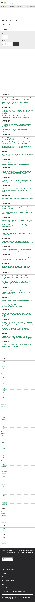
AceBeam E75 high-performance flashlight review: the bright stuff (17, 225)
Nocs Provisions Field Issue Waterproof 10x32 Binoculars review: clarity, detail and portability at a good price (17, 212)
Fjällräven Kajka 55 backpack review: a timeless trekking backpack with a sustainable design (16, 163)
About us (4, 587)
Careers (4, 584)
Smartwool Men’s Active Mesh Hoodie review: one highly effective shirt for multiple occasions (17, 116)
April (2, 368)
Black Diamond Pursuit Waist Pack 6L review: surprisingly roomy (16, 102)
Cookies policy (6, 577)
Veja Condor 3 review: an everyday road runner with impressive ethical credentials (16, 146)
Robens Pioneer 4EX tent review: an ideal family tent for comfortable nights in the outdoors (16, 98)
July (2, 375)
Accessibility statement (8, 580)
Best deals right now (16, 6)
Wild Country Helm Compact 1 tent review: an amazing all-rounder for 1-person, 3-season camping (16, 267)
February (3, 364)
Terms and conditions (8, 566)
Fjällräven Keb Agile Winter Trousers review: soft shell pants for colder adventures (17, 305)
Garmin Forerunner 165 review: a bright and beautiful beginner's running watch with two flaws (17, 242)
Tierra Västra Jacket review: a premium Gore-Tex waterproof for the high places (17, 301)
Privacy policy (5, 573)
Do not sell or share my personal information (14, 591)
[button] (2, 2)
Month (4, 41)
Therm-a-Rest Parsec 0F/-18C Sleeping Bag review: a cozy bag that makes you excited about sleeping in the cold (17, 324)
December (4, 411)
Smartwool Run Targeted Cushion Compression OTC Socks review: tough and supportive (16, 142)
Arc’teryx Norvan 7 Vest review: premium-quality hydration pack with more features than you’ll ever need (17, 125)
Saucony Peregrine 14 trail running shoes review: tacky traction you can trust (17, 345)
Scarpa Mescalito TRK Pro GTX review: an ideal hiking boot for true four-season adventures (16, 258)
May (2, 370)
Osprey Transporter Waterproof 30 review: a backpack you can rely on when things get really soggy (17, 314)
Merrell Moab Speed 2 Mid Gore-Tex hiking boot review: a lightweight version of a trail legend (17, 221)
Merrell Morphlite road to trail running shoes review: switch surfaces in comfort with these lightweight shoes (16, 292)
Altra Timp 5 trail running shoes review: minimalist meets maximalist (17, 233)
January (3, 361)
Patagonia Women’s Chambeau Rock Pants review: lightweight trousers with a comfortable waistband (17, 155)
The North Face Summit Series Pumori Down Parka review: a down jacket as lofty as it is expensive (16, 277)
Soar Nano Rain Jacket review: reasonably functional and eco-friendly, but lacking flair (15, 328)
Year (3, 33)
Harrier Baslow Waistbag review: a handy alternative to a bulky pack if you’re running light (17, 337)
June (2, 373)
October (3, 406)
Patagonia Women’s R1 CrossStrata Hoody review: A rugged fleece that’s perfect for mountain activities (17, 111)
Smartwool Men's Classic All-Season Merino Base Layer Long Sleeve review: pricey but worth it (17, 250)
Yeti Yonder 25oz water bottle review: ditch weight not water (17, 199)
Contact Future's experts (8, 569)
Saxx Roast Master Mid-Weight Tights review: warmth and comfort (16, 207)
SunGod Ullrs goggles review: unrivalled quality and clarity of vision (16, 138)
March (3, 366)
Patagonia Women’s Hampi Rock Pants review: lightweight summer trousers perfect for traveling (17, 181)
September (4, 380)
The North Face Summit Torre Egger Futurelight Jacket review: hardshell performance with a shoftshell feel (16, 282)
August (3, 377)
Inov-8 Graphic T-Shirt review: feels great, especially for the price (15, 130)
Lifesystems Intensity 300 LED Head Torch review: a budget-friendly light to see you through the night (17, 190)
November (4, 408)
